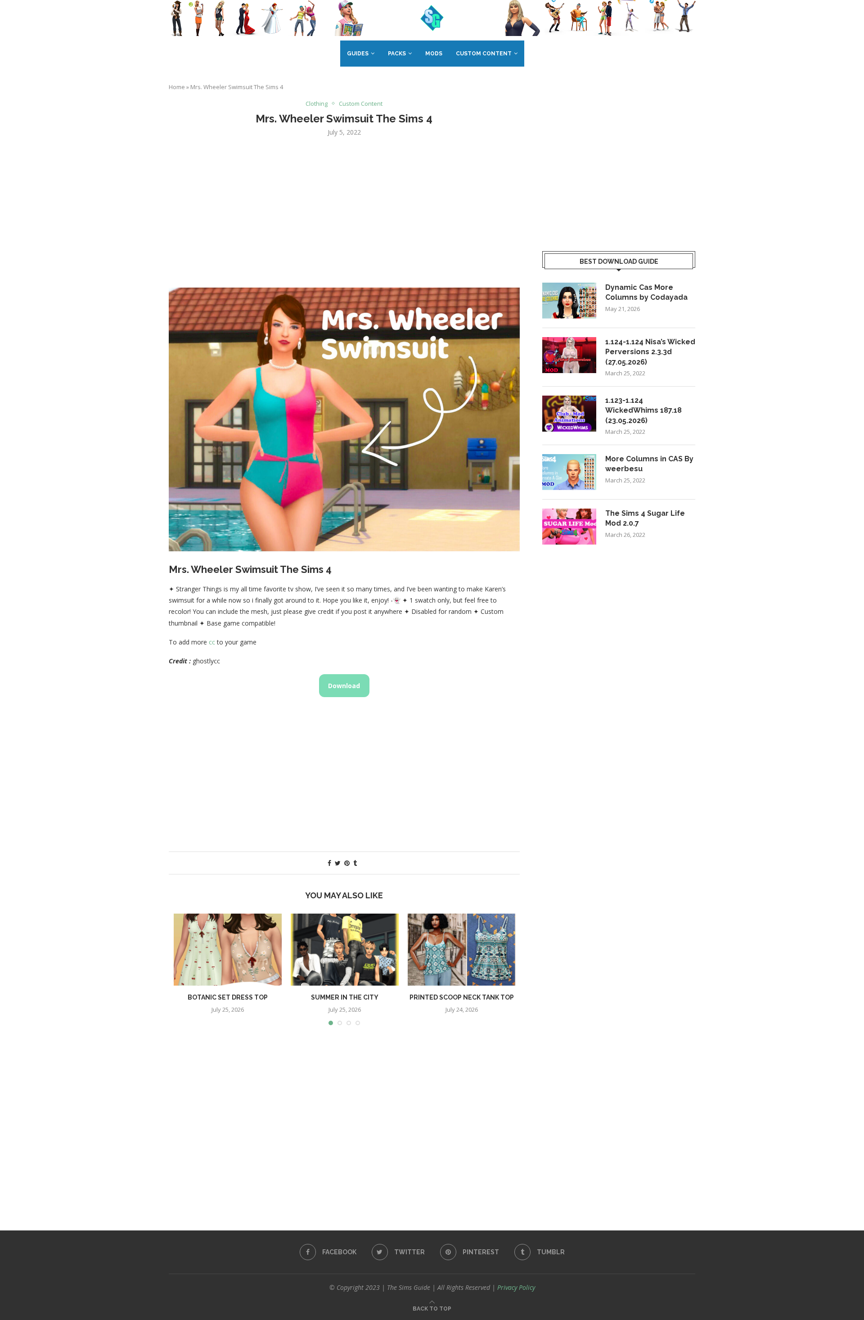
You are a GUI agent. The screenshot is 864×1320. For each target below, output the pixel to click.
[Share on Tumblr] (355, 863)
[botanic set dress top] (228, 950)
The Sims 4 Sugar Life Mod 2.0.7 (645, 518)
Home (177, 87)
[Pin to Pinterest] (347, 863)
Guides (358, 53)
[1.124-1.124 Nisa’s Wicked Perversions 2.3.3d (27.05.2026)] (569, 355)
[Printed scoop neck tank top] (462, 950)
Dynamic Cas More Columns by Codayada (646, 292)
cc (212, 642)
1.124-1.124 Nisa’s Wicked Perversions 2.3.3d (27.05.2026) (650, 352)
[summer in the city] (345, 950)
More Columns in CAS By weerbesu (649, 464)
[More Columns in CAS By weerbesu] (569, 472)
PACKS (397, 53)
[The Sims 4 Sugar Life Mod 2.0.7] (569, 527)
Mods (433, 53)
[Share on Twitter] (338, 863)
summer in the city (344, 997)
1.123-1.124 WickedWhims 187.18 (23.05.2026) (643, 410)
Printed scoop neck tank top (462, 997)
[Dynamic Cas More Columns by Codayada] (569, 301)
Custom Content (484, 53)
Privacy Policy (516, 1287)
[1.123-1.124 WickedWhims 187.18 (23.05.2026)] (569, 414)
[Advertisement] (344, 211)
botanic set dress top (228, 997)
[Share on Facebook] (329, 863)
